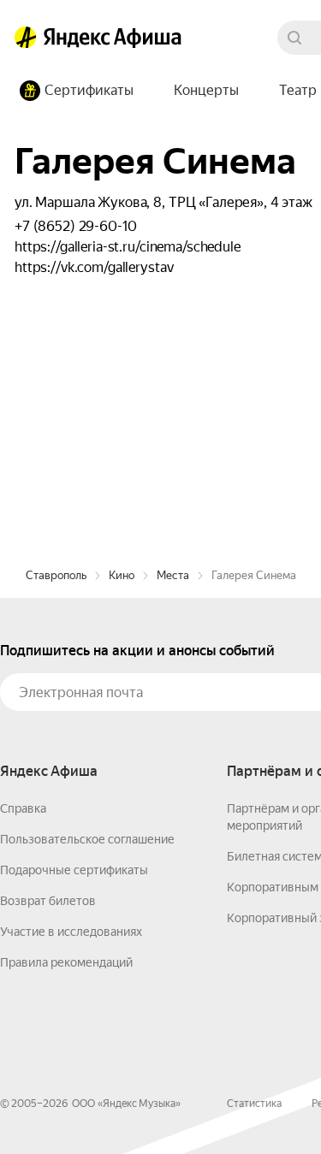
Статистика (254, 1104)
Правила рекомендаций (66, 962)
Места (173, 575)
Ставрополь (56, 575)
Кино (121, 575)
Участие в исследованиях (71, 931)
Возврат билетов (48, 901)
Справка (23, 808)
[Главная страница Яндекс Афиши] (26, 38)
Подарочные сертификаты (74, 870)
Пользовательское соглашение (87, 839)
